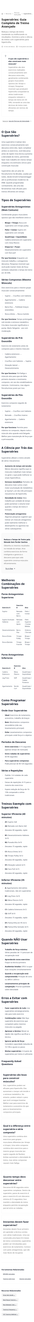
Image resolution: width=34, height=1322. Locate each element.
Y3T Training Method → (10, 1314)
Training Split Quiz (9, 1279)
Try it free (9, 568)
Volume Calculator (25, 1279)
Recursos (8, 14)
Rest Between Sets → (9, 1305)
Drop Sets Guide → (9, 1295)
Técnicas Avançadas (17, 13)
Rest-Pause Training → (10, 1300)
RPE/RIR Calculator (9, 1274)
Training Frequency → (10, 1309)
